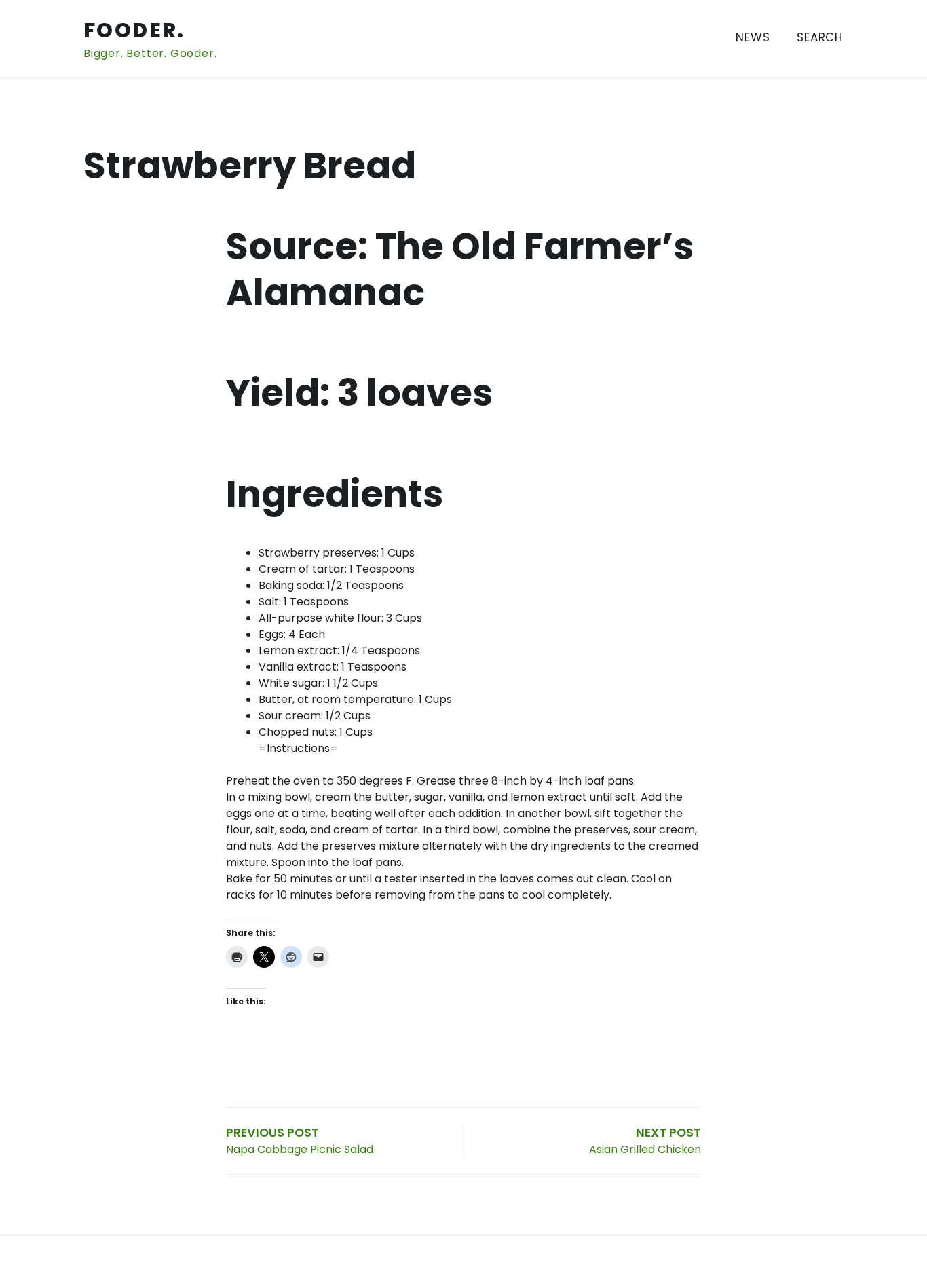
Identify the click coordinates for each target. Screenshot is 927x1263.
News (753, 37)
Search (820, 37)
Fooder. (134, 30)
